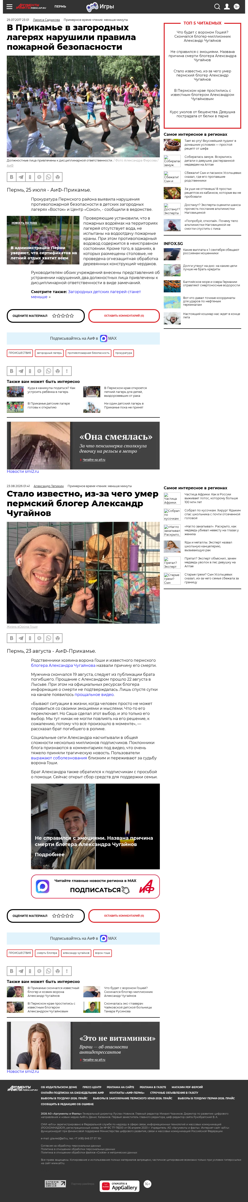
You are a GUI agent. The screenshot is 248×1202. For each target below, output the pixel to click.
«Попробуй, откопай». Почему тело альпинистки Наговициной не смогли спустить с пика (211, 224)
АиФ (10, 165)
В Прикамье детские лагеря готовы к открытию (49, 405)
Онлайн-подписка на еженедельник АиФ (72, 1092)
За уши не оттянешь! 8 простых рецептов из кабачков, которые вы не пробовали (213, 192)
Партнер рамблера (82, 1183)
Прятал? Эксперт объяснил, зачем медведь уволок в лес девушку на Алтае (210, 562)
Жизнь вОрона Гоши (22, 626)
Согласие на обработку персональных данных (71, 1145)
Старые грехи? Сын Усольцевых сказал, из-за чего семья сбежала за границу (212, 578)
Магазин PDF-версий (187, 1087)
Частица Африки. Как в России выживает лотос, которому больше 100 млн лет (211, 498)
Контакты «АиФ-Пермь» (127, 1092)
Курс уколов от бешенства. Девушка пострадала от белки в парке (202, 114)
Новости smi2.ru (23, 471)
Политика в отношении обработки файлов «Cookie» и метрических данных (89, 1152)
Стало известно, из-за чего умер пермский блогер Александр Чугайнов (202, 75)
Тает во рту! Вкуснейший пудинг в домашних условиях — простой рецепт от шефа (210, 144)
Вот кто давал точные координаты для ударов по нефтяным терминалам (209, 301)
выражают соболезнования (59, 758)
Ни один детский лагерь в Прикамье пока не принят (124, 405)
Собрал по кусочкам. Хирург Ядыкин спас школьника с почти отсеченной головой (213, 514)
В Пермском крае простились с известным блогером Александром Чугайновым (202, 95)
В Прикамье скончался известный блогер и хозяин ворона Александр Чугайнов (53, 992)
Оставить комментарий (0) (124, 315)
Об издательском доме (59, 1087)
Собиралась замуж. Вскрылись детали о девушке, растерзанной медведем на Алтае (209, 160)
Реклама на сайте (120, 1087)
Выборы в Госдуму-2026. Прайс (64, 1098)
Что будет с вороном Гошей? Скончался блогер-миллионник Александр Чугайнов (202, 36)
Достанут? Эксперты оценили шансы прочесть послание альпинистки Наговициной (213, 208)
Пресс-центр (92, 1087)
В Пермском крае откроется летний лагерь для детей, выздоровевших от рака (125, 392)
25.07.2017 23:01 (18, 20)
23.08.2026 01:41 (18, 486)
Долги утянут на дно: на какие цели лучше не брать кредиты (210, 267)
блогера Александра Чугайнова (63, 665)
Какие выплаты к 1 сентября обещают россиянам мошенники (211, 251)
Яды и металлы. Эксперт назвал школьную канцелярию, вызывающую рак (208, 546)
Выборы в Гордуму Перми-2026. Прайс (206, 1098)
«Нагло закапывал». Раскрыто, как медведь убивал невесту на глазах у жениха (212, 530)
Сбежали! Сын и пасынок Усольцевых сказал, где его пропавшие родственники (213, 176)
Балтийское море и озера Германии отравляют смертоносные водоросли (211, 283)
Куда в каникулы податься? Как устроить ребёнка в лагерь (51, 390)
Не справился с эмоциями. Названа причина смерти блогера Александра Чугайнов (202, 56)
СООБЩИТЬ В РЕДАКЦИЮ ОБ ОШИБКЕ (67, 1104)
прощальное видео (94, 694)
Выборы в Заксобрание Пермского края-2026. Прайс (132, 1098)
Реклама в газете (153, 1087)
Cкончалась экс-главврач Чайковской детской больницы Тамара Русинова (128, 1007)
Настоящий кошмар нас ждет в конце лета (211, 315)
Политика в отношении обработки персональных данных (78, 1149)
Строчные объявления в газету (174, 1092)
